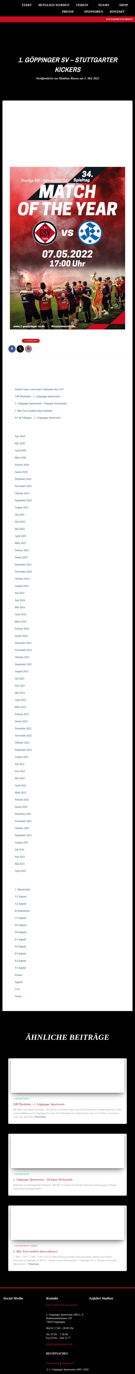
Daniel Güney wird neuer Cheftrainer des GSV (39, 389)
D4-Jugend (20, 932)
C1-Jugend (20, 917)
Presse (68, 11)
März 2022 (20, 792)
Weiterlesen (40, 1117)
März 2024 (20, 621)
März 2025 (20, 543)
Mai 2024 (20, 607)
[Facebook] (7, 1307)
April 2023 (20, 699)
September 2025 (23, 500)
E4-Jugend (20, 960)
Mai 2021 (20, 863)
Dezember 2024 (23, 564)
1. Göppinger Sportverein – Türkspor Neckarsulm (41, 403)
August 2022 (21, 756)
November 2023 (23, 650)
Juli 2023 (19, 678)
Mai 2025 (20, 529)
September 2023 (23, 664)
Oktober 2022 (22, 742)
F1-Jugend (20, 967)
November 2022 (23, 735)
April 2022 (20, 785)
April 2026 (20, 450)
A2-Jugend (20, 903)
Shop (123, 5)
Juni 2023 (20, 685)
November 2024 (23, 571)
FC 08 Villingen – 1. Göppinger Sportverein (38, 417)
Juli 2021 (19, 849)
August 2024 (21, 586)
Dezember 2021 (23, 813)
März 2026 (20, 457)
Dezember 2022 (23, 728)
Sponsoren (93, 11)
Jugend (18, 982)
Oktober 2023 (22, 657)
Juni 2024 (20, 600)
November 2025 (23, 486)
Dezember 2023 (23, 643)
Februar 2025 (22, 550)
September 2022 (23, 749)
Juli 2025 (19, 514)
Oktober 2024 (22, 578)
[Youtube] (25, 1307)
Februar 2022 (22, 799)
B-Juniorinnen (22, 910)
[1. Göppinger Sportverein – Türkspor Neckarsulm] (40, 1148)
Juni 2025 (20, 521)
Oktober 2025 (22, 493)
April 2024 (20, 614)
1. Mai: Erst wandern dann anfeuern (33, 410)
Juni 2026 (20, 436)
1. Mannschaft (30, 341)
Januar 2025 (21, 557)
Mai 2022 (20, 778)
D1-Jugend (20, 925)
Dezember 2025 (23, 479)
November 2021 (23, 821)
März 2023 (20, 707)
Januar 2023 (21, 721)
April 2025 (20, 536)
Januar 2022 (21, 806)
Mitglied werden (53, 5)
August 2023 (21, 671)
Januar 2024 (21, 635)
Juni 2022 (20, 771)
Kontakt (117, 11)
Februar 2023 (22, 714)
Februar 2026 (22, 464)
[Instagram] (16, 1307)
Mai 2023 (20, 692)
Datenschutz (52, 1363)
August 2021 (21, 842)
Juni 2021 (20, 856)
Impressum (68, 1363)
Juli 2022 (19, 764)
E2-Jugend (20, 946)
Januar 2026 (21, 472)
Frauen (18, 975)
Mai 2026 (20, 443)
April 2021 (20, 870)
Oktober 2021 (22, 828)
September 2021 (23, 835)
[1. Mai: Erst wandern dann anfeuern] (40, 1220)
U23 (17, 989)
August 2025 (21, 507)
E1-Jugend (20, 939)
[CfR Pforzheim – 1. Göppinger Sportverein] (40, 1072)
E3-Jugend (20, 953)
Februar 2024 (22, 628)
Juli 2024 (19, 593)
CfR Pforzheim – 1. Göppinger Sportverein (37, 396)
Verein (82, 5)
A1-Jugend (20, 896)
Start (27, 5)
